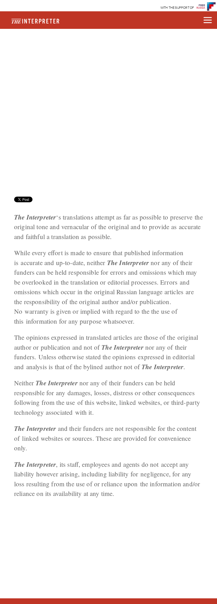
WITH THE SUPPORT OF (177, 7)
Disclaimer (42, 47)
